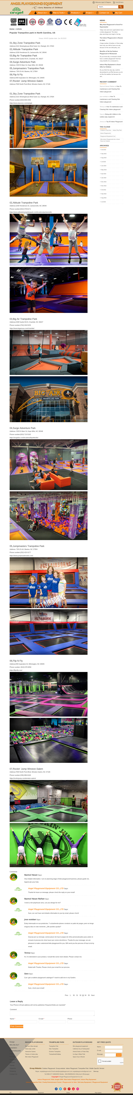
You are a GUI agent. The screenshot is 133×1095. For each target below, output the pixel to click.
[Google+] (64, 1090)
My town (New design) (31, 1046)
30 (74, 995)
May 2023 (104, 169)
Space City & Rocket (79, 1057)
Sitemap (95, 1071)
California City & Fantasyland (81, 1049)
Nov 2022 (103, 185)
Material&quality (15, 1051)
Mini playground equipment (80, 1046)
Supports (13, 1068)
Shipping (13, 1071)
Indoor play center (30, 1049)
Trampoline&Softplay (55, 1054)
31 (77, 995)
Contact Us (104, 13)
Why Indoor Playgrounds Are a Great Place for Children (110, 140)
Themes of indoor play (31, 1054)
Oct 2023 (103, 149)
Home (12, 29)
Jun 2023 (103, 165)
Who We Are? (14, 1045)
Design (12, 1042)
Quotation (13, 1059)
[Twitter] (60, 1090)
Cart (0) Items (119, 2)
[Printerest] (69, 1090)
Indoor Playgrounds (105, 133)
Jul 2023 (103, 161)
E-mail (41, 1019)
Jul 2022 (103, 202)
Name (12, 1019)
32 (80, 995)
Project (89, 13)
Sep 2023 (103, 153)
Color (11, 1054)
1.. (70, 995)
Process (12, 1056)
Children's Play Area (105, 130)
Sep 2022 (103, 193)
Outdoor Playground (48, 1068)
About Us (42, 13)
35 (89, 995)
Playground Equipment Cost (107, 136)
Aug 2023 (103, 157)
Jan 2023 (103, 177)
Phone (70, 1019)
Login (102, 2)
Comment (13, 1009)
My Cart (118, 13)
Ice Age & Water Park (79, 1054)
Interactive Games (30, 1051)
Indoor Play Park (117, 130)
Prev (66, 995)
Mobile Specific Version (96, 1068)
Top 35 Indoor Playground (114, 121)
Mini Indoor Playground (31, 1057)
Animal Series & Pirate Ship (81, 1051)
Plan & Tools (58, 13)
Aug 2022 (103, 198)
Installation (13, 1048)
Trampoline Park (53, 1046)
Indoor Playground (71, 1068)
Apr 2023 (103, 173)
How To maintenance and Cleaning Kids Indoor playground (110, 89)
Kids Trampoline (53, 1049)
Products (75, 13)
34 (85, 995)
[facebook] (56, 1090)
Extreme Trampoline (54, 1051)
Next (92, 995)
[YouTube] (73, 1090)
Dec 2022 (103, 181)
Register (108, 2)
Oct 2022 (103, 189)
